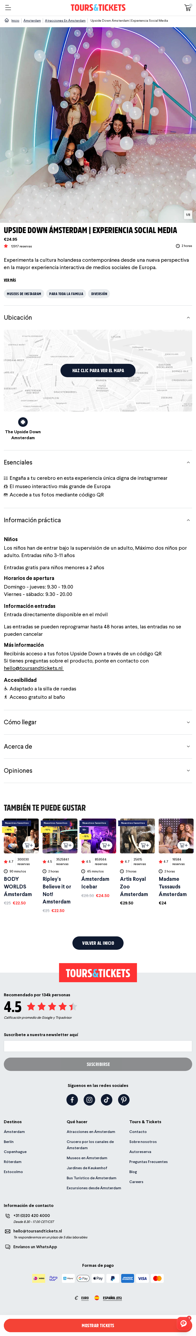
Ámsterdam (14, 1131)
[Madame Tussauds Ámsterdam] (176, 862)
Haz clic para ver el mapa (98, 370)
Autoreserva (140, 1151)
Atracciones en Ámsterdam (91, 1131)
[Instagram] (89, 1100)
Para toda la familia (66, 293)
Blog (133, 1171)
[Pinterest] (124, 1100)
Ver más (10, 279)
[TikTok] (106, 1100)
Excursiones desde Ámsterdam (94, 1187)
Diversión (99, 293)
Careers (136, 1181)
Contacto (138, 1131)
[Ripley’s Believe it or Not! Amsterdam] (60, 866)
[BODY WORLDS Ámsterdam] (21, 862)
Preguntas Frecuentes (148, 1161)
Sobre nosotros (143, 1141)
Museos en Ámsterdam (87, 1157)
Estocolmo (13, 1171)
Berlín (9, 1141)
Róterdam (13, 1161)
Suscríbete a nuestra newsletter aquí (41, 1034)
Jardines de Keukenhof (87, 1167)
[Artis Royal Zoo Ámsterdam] (137, 862)
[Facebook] (72, 1100)
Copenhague (15, 1151)
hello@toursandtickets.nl (34, 668)
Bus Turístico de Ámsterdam (91, 1177)
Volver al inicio (98, 943)
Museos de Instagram (24, 293)
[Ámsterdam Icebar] (98, 858)
